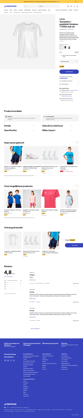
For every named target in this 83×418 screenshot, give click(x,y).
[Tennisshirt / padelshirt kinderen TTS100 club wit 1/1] (27, 41)
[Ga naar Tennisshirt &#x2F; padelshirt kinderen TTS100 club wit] (13, 240)
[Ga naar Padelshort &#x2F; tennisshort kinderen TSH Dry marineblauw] (51, 240)
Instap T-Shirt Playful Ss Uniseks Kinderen (50, 210)
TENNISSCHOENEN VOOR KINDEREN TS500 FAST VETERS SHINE (32, 167)
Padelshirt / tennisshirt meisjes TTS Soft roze (31, 210)
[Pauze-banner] (76, 2)
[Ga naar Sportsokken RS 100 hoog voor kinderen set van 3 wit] (32, 240)
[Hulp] (71, 6)
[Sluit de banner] (78, 2)
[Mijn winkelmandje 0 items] (77, 6)
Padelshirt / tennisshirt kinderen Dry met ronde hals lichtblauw (68, 210)
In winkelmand (69, 71)
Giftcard (76, 10)
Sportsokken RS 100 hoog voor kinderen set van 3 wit (50, 167)
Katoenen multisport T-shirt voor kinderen (12, 210)
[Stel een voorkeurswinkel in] (68, 6)
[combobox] (69, 61)
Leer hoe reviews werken (9, 293)
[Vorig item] (73, 142)
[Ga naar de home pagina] (10, 6)
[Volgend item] (77, 142)
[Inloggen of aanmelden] (74, 6)
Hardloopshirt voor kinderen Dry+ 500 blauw (69, 167)
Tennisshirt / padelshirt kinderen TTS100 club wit (12, 252)
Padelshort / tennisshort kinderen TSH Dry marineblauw (13, 167)
